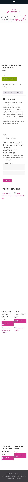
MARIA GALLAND (15, 84)
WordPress (18, 478)
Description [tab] (8, 92)
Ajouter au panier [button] (5, 323)
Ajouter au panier (9, 79)
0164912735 (15, 12)
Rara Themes (21, 476)
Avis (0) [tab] (19, 92)
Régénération (6, 87)
